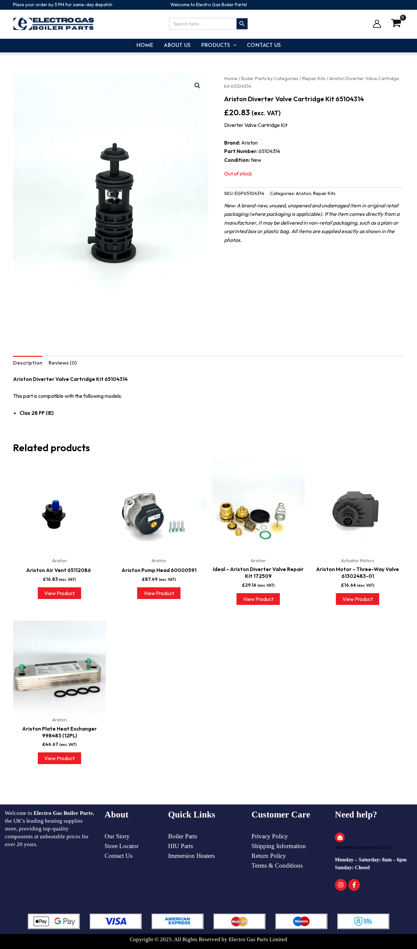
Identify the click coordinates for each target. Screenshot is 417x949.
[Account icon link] (376, 23)
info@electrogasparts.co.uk (363, 847)
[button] (233, 45)
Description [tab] (27, 362)
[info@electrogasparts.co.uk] (340, 837)
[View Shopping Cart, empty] (396, 24)
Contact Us (264, 45)
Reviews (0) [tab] (63, 362)
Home (144, 45)
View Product (59, 593)
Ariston (303, 193)
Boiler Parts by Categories (269, 78)
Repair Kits (313, 78)
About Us (177, 45)
